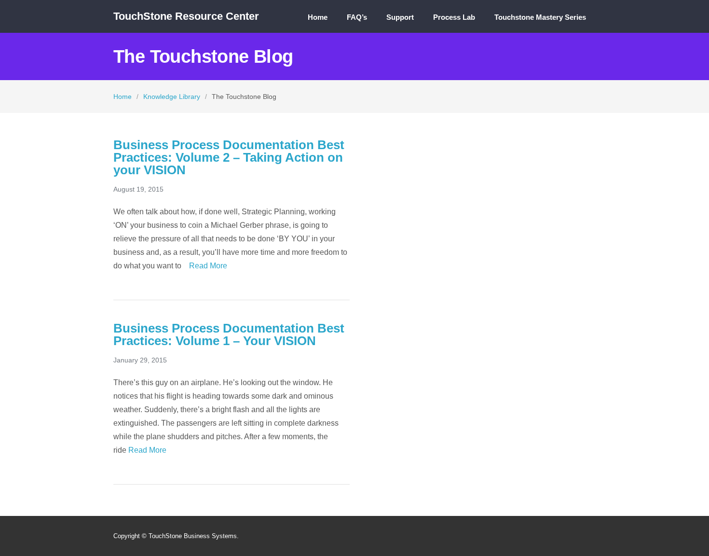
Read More (207, 266)
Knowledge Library (171, 96)
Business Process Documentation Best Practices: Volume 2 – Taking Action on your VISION (228, 157)
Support (400, 17)
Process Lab (454, 17)
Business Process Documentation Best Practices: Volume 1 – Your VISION (228, 334)
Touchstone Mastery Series (540, 17)
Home (317, 17)
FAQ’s (357, 17)
